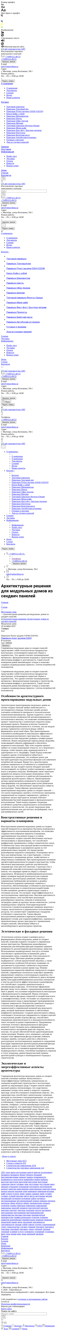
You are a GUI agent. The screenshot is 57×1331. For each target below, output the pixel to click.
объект (26, 1203)
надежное (16, 1198)
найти (33, 1198)
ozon (8, 1172)
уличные (46, 1229)
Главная (4, 1236)
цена (8, 1234)
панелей (15, 1208)
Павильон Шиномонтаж (17, 116)
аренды (37, 1172)
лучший (12, 1196)
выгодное (13, 1182)
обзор (12, 1203)
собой (24, 1224)
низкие (36, 1201)
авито (13, 1172)
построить (46, 1210)
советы (31, 1224)
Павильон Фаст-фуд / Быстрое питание (24, 130)
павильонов (41, 1205)
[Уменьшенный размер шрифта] (2, 4)
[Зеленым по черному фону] (2, 27)
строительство (13, 1227)
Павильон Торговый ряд (17, 109)
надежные (25, 1198)
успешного (29, 1231)
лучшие (4, 1196)
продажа (18, 1215)
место (32, 1196)
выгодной (23, 1182)
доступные (34, 1184)
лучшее (48, 1194)
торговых (23, 1229)
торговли (40, 1227)
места (26, 1196)
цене (19, 1234)
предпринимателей (35, 1213)
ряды (20, 1222)
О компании (7, 83)
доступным (44, 1184)
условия (13, 1231)
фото (3, 1234)
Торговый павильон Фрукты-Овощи (23, 125)
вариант (22, 1177)
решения (48, 1220)
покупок (21, 1210)
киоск (53, 1189)
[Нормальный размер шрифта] (3, 7)
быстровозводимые (10, 1177)
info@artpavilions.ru (9, 66)
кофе (3, 1194)
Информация (7, 152)
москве (49, 1196)
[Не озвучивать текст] (2, 44)
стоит (3, 1227)
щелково (39, 1234)
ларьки (28, 1194)
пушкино (44, 1217)
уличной (38, 1229)
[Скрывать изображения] (2, 36)
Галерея (9, 93)
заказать (4, 1186)
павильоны (6, 1208)
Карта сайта (6, 1309)
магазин (19, 1196)
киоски (11, 1191)
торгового (49, 1227)
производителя (38, 1215)
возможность (7, 1179)
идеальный (24, 1186)
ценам (13, 1234)
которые (50, 1191)
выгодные (32, 1182)
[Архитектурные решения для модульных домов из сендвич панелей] (28, 621)
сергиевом (27, 1222)
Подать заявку (8, 81)
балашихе (14, 1175)
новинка (43, 1201)
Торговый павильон (15, 107)
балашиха (5, 1175)
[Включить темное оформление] (3, 225)
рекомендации (28, 1220)
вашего (30, 1177)
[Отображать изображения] (2, 32)
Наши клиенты (13, 97)
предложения (20, 1213)
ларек (22, 1194)
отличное (5, 1205)
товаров (31, 1227)
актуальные (21, 1172)
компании (32, 1191)
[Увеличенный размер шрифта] (3, 11)
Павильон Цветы (14, 118)
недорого (41, 1198)
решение (40, 1220)
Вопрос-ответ (12, 166)
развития (5, 1220)
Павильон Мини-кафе (16, 128)
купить (16, 1194)
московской (6, 1198)
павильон (21, 1205)
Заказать (5, 646)
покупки (5, 1210)
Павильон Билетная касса (18, 135)
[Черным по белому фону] (2, 16)
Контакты (6, 175)
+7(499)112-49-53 (12, 57)
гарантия (5, 1184)
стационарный (48, 1224)
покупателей (34, 1208)
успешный (39, 1231)
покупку (13, 1210)
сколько (18, 1224)
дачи (26, 1184)
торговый (14, 1229)
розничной (6, 1222)
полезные (30, 1210)
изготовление (46, 1186)
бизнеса (29, 1175)
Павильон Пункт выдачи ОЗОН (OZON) (24, 111)
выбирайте (29, 1179)
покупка (44, 1208)
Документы (11, 90)
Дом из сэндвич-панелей (17, 142)
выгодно (5, 1182)
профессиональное (22, 1217)
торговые (5, 1229)
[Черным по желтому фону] (2, 25)
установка (49, 1231)
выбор (37, 1179)
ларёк (42, 1194)
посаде (38, 1210)
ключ (25, 1191)
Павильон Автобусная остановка (21, 137)
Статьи (4, 173)
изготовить (34, 1186)
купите (9, 1194)
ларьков (35, 1194)
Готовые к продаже (15, 140)
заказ (52, 1184)
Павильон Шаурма (14, 123)
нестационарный (24, 1201)
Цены (4, 170)
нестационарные (8, 1201)
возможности (40, 1177)
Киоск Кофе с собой (15, 114)
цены (24, 1234)
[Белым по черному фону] (2, 19)
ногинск (51, 1201)
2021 (3, 1172)
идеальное (13, 1186)
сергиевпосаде (7, 1224)
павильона (31, 1205)
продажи (27, 1215)
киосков (18, 1191)
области (19, 1203)
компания (41, 1191)
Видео (9, 95)
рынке (14, 1222)
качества (12, 1189)
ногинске (5, 1203)
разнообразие (16, 1220)
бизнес (23, 1175)
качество (46, 1189)
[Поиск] (3, 178)
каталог (4, 1189)
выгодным (42, 1182)
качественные (35, 1189)
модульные (40, 1196)
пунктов (35, 1217)
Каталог (5, 102)
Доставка (6, 149)
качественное (23, 1189)
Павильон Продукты (15, 133)
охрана (13, 1205)
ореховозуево (36, 1203)
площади (24, 1208)
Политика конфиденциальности (15, 1304)
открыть (46, 1203)
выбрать (44, 1179)
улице (31, 1229)
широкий (31, 1234)
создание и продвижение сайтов (32, 1299)
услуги (20, 1231)
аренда (30, 1172)
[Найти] (3, 194)
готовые (20, 1184)
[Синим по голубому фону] (2, 22)
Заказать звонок (8, 62)
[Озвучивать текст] (2, 41)
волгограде (18, 1179)
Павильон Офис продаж (17, 121)
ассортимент (46, 1172)
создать (38, 1224)
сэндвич (24, 1227)
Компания (5, 1246)
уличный (5, 1231)
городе (13, 1184)
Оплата (9, 161)
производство (7, 1217)
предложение (7, 1213)
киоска (4, 1191)
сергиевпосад (39, 1222)
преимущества (7, 1215)
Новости (10, 163)
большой (38, 1175)
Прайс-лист (11, 156)
